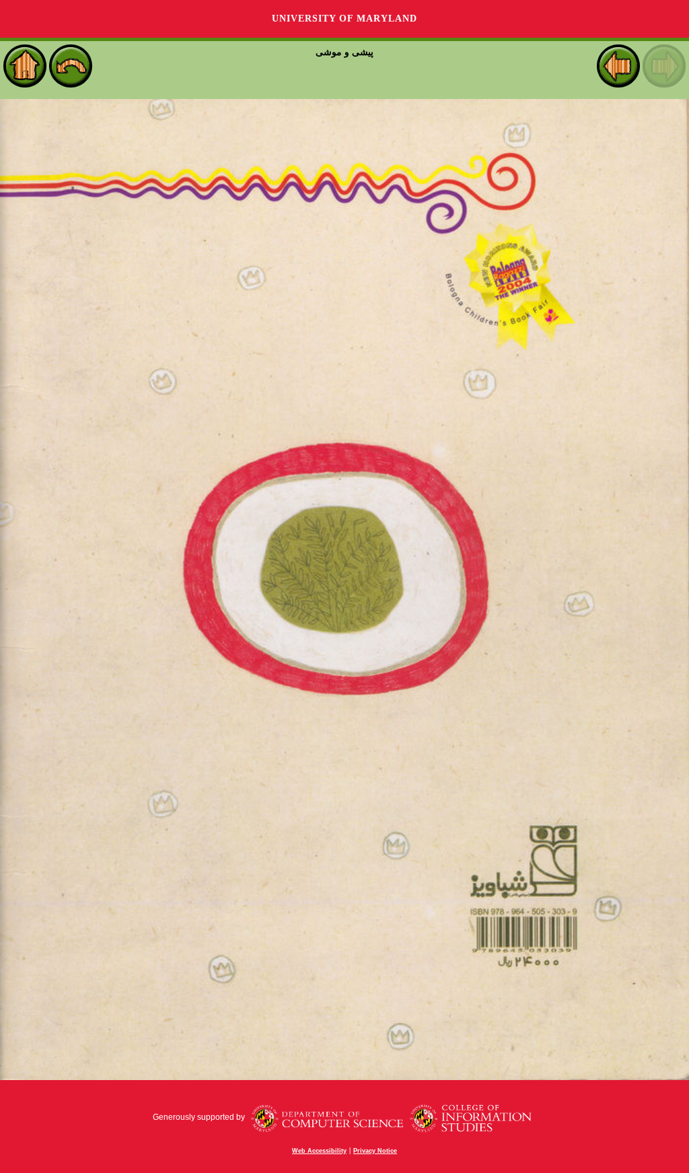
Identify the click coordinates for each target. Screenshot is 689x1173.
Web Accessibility (319, 1150)
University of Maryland (344, 18)
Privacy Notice (375, 1150)
